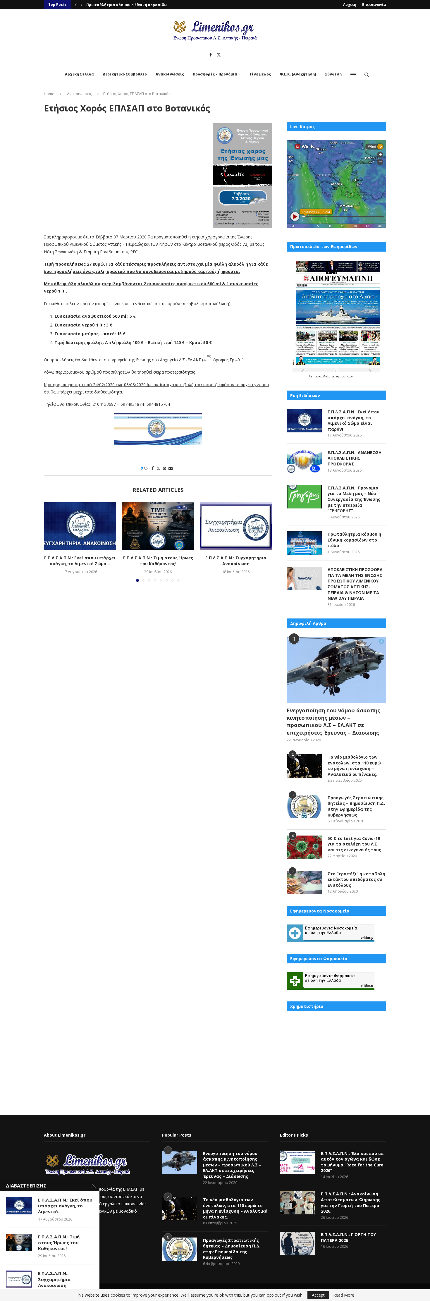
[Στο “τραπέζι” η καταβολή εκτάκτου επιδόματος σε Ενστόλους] (304, 882)
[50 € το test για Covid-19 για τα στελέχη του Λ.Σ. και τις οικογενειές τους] (304, 847)
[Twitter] (219, 55)
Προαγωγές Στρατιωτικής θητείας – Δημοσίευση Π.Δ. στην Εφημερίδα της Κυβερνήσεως (356, 806)
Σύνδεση (333, 74)
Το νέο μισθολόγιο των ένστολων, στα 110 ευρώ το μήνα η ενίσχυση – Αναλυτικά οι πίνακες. (354, 765)
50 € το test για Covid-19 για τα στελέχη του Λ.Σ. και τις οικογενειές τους (354, 844)
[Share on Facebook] (153, 468)
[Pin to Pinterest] (164, 468)
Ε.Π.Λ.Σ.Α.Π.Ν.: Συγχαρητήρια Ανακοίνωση (235, 561)
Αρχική (349, 4)
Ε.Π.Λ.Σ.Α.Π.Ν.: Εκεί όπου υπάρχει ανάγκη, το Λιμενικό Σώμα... (80, 561)
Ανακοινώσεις (170, 74)
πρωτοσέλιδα (322, 376)
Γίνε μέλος (260, 74)
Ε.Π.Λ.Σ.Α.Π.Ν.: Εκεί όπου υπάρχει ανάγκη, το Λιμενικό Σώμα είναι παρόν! (353, 420)
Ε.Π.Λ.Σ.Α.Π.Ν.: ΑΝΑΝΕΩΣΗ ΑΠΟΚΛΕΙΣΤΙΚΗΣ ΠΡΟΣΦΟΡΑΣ (354, 458)
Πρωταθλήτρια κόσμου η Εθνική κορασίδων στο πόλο (137, 4)
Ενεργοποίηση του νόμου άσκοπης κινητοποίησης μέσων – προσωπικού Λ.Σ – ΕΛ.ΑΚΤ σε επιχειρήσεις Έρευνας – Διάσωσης (333, 721)
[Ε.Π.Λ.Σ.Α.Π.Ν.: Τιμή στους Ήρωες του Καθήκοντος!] (158, 526)
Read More (343, 1295)
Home (49, 93)
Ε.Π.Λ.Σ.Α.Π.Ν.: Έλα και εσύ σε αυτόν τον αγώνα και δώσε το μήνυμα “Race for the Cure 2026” (352, 1162)
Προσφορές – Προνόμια (215, 74)
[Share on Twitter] (158, 468)
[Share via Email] (170, 468)
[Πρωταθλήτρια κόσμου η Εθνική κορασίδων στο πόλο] (304, 543)
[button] (75, 4)
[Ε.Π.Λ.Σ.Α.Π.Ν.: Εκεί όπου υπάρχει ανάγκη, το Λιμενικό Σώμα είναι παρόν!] (80, 526)
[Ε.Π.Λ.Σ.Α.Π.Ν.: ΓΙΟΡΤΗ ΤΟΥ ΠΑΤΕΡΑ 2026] (297, 1243)
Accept (318, 1295)
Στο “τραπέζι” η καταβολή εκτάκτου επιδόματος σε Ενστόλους (356, 879)
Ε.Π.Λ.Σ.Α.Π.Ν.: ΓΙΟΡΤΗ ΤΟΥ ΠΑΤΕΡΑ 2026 (348, 1237)
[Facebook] (210, 55)
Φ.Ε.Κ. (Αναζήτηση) (298, 74)
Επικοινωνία (374, 4)
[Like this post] (146, 468)
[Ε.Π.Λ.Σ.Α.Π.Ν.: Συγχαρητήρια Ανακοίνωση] (236, 526)
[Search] (366, 74)
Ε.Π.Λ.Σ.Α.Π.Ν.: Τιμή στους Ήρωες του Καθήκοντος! (158, 561)
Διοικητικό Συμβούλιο (125, 74)
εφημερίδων (344, 376)
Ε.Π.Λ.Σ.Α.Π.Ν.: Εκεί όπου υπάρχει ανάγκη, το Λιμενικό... (65, 1206)
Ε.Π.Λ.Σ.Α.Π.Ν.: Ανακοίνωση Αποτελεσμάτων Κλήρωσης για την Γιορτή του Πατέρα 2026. (350, 1202)
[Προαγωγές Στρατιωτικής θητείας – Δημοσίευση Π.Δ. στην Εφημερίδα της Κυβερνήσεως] (304, 806)
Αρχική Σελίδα (79, 74)
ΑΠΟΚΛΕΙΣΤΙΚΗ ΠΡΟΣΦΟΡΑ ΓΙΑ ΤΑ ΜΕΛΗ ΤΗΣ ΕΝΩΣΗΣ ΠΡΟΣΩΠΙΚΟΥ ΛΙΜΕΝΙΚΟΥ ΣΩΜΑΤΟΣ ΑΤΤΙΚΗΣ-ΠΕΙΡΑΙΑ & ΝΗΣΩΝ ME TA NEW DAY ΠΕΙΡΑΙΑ (355, 584)
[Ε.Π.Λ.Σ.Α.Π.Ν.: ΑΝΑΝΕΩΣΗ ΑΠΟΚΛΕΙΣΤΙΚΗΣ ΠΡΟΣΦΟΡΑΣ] (304, 461)
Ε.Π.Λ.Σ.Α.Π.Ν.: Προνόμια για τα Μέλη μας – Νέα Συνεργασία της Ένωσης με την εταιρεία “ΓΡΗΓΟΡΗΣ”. (354, 499)
